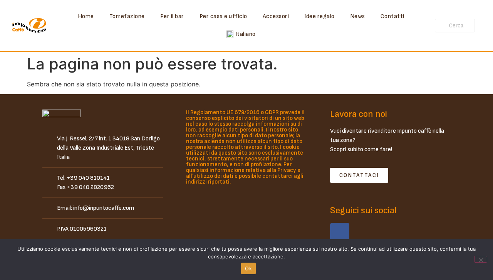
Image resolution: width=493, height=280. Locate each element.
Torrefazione (127, 16)
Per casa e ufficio (223, 16)
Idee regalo (319, 16)
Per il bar (172, 16)
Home (86, 16)
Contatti (392, 16)
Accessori (276, 16)
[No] (480, 259)
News (357, 16)
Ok (248, 268)
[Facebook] (339, 232)
